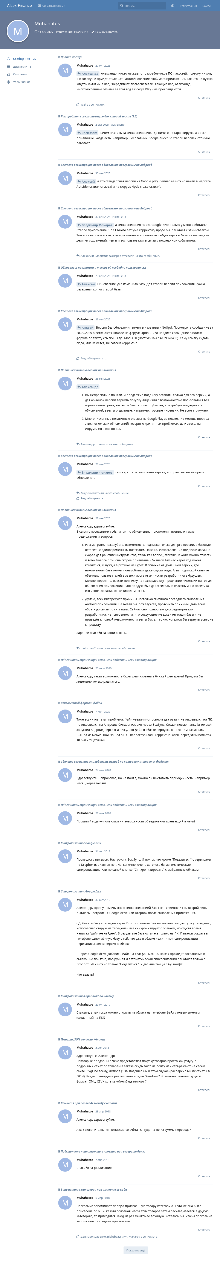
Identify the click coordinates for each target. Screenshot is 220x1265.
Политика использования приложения (88, 370)
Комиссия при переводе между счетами (89, 1103)
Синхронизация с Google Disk (81, 843)
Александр (90, 74)
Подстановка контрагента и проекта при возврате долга (103, 1151)
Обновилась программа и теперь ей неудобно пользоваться (103, 268)
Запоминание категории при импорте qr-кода (94, 1190)
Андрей (87, 328)
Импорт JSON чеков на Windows (83, 1039)
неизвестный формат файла (81, 703)
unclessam (89, 133)
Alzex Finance (19, 5)
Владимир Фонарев (97, 225)
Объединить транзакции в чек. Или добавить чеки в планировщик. (109, 660)
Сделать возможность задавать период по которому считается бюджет (115, 762)
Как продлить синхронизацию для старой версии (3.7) (99, 116)
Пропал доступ (71, 57)
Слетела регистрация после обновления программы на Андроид (106, 165)
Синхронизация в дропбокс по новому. (88, 996)
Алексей (88, 181)
